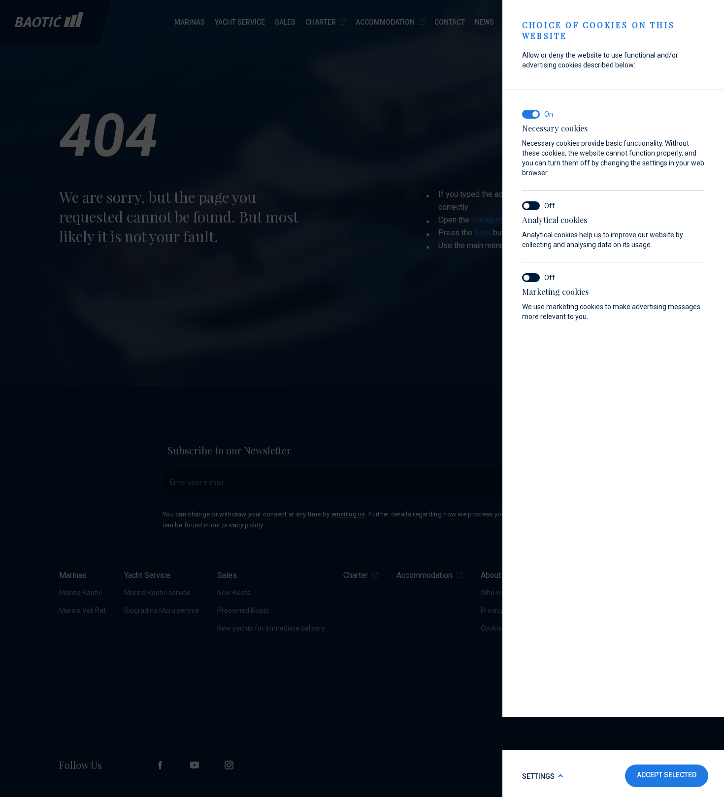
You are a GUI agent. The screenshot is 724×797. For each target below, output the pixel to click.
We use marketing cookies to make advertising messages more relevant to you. (611, 303)
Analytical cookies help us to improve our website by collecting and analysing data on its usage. (602, 232)
